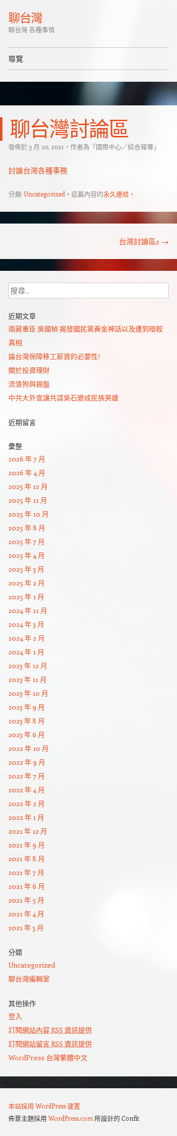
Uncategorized (44, 194)
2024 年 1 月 (26, 651)
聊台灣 (25, 17)
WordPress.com (70, 1118)
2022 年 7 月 (26, 775)
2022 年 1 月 (26, 817)
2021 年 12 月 (27, 831)
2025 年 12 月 (28, 486)
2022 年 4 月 (26, 789)
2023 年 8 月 (26, 720)
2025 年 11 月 (27, 500)
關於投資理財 (29, 370)
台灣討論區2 (144, 241)
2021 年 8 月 (26, 858)
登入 (15, 1016)
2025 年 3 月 (26, 569)
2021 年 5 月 (26, 900)
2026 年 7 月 (26, 458)
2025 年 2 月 (26, 582)
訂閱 (50, 1030)
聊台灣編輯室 (29, 978)
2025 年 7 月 (26, 541)
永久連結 (116, 194)
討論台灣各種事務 (37, 170)
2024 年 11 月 (27, 610)
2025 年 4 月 (26, 555)
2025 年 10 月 (28, 514)
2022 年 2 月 (26, 803)
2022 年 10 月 (28, 748)
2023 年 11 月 (27, 679)
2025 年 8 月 (26, 527)
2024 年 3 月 (26, 624)
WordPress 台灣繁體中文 (48, 1057)
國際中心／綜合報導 (124, 146)
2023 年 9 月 (26, 707)
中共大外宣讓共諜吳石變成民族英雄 (63, 397)
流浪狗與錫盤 (29, 384)
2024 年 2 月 (26, 638)
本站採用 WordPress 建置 (44, 1106)
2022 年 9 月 (26, 762)
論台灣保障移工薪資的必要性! (54, 356)
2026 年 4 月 (26, 472)
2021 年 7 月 (26, 872)
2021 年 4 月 (26, 913)
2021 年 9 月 (26, 844)
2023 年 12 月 (27, 665)
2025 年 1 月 (26, 596)
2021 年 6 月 (26, 886)
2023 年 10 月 (28, 693)
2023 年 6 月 (26, 734)
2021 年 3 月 (26, 927)
